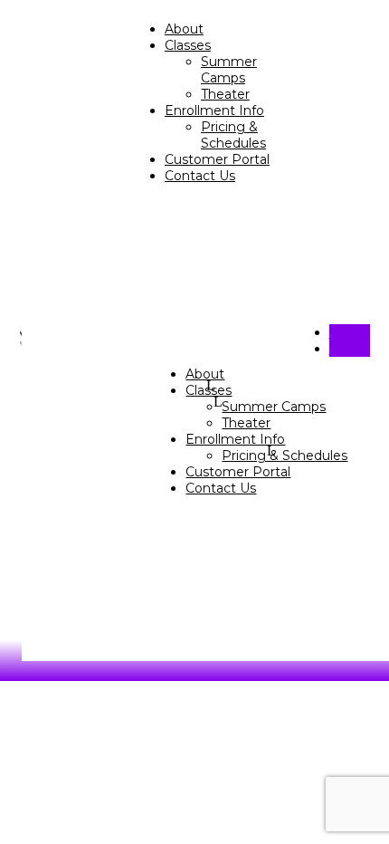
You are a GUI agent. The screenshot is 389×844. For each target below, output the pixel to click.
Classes (188, 45)
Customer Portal (217, 159)
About (184, 29)
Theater (225, 94)
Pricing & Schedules (233, 135)
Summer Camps (229, 69)
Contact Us (200, 176)
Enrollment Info (214, 110)
